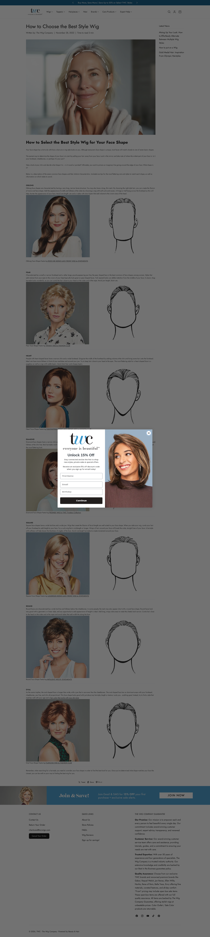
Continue (81, 500)
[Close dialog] (148, 433)
